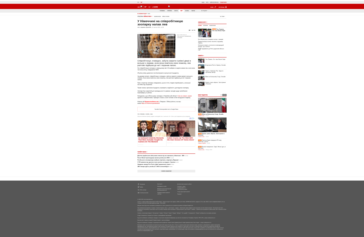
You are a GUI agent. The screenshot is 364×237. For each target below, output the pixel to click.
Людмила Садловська (145, 27)
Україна (169, 11)
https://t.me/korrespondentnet (151, 103)
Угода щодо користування (183, 191)
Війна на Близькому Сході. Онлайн (215, 76)
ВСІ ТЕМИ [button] (222, 16)
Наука (193, 11)
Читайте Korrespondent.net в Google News (166, 109)
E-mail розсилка (144, 192)
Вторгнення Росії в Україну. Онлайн (215, 65)
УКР (141, 2)
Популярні (205, 25)
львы (151, 114)
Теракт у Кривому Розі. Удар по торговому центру (214, 71)
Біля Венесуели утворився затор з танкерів (210, 39)
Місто (176, 11)
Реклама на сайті (162, 186)
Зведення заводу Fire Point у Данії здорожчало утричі (155, 164)
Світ (181, 11)
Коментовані (212, 25)
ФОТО (207, 2)
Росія (149, 13)
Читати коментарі (166, 171)
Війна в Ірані (156, 16)
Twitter (141, 187)
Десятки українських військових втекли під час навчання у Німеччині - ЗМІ (162, 155)
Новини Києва (157, 16)
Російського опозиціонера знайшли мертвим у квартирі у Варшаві (159, 160)
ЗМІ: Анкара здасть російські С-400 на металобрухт (154, 166)
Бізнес (187, 11)
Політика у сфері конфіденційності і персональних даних (182, 188)
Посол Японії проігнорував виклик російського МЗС (155, 158)
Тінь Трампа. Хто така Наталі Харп (218, 30)
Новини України (202, 143)
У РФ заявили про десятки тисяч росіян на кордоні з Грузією (158, 162)
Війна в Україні (165, 16)
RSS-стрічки (143, 190)
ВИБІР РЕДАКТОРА (203, 95)
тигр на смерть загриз (185, 96)
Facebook (142, 184)
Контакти (159, 184)
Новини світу (202, 22)
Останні (200, 25)
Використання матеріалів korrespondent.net (164, 189)
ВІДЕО (203, 2)
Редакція (179, 194)
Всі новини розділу (142, 13)
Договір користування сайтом (184, 184)
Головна (162, 11)
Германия (142, 114)
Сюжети (200, 55)
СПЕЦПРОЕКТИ (223, 2)
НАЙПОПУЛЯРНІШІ (214, 2)
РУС (138, 2)
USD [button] (149, 7)
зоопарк (147, 114)
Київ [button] (139, 7)
